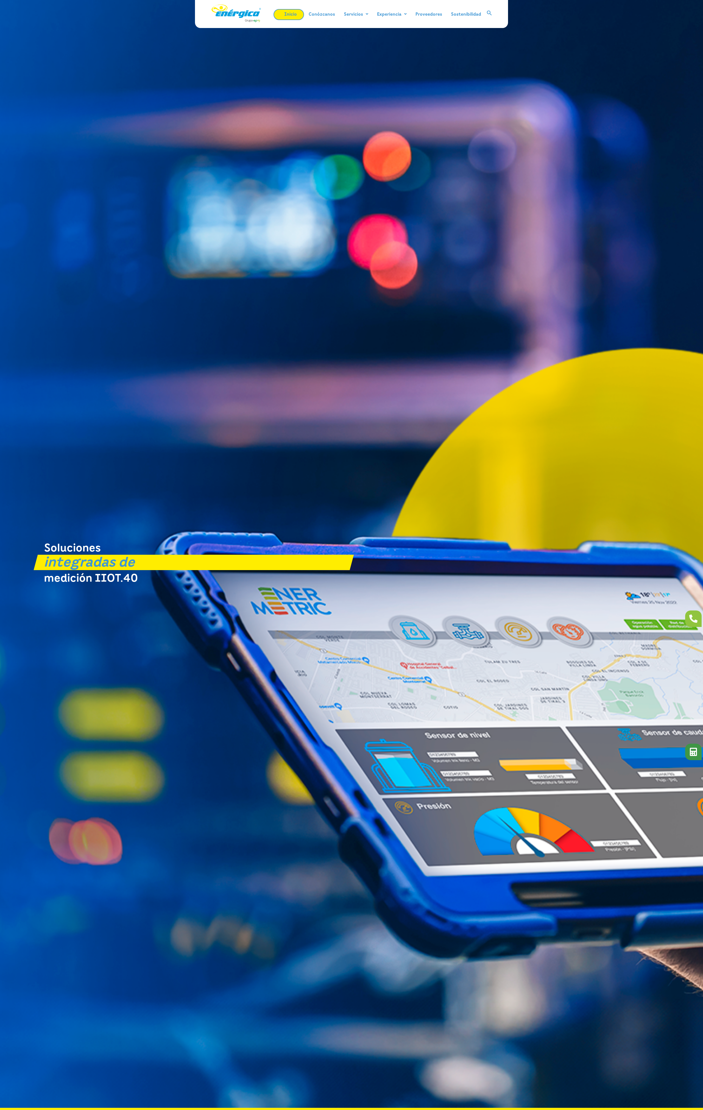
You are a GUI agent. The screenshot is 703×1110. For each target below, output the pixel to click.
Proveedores (428, 14)
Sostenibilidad (466, 14)
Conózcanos (322, 14)
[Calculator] (693, 752)
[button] (356, 14)
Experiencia (389, 14)
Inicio (290, 14)
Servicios (353, 14)
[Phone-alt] (693, 618)
